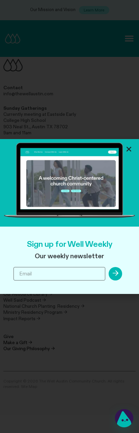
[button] (129, 149)
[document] (69, 216)
